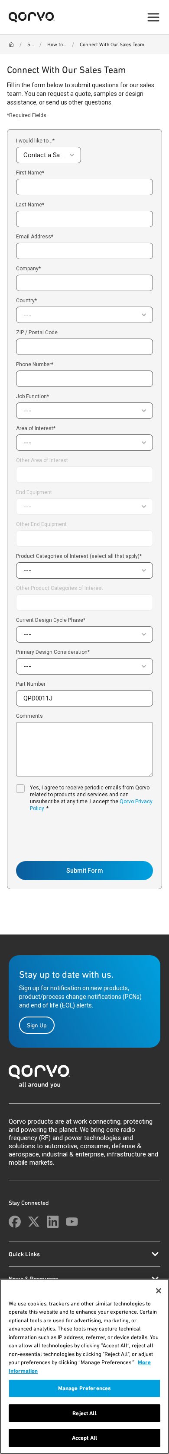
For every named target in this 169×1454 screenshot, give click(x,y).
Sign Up (37, 1025)
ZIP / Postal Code (37, 333)
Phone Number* (34, 364)
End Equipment (34, 492)
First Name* (30, 173)
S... (30, 44)
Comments (29, 716)
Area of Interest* (35, 428)
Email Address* (34, 237)
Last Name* (30, 205)
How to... (56, 44)
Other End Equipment (41, 524)
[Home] (11, 44)
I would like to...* (35, 140)
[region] (84, 1366)
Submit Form (84, 870)
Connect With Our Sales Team (112, 44)
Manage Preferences (84, 1388)
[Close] (158, 1290)
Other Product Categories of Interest (59, 588)
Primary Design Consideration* (53, 652)
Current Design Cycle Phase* (50, 620)
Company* (28, 269)
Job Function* (32, 396)
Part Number (31, 684)
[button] (48, 155)
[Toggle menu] (153, 17)
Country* (26, 300)
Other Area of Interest (42, 460)
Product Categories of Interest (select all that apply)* (79, 556)
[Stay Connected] (15, 1222)
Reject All (84, 1413)
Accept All (84, 1438)
